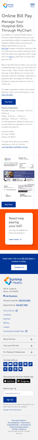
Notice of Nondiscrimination (19, 427)
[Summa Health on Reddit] (15, 369)
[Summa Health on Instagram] (20, 364)
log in (11, 57)
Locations (7, 315)
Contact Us (19, 267)
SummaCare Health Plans (13, 331)
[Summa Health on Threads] (5, 369)
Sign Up (10, 400)
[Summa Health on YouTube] (10, 364)
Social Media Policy (13, 425)
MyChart (5, 48)
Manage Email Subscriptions (12, 410)
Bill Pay (6, 323)
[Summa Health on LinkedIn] (5, 364)
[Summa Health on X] (10, 369)
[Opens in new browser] (9, 381)
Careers (6, 327)
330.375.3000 (27, 259)
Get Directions (11, 296)
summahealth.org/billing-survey (15, 147)
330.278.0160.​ (7, 95)
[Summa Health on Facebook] (15, 364)
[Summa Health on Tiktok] (30, 364)
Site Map (15, 429)
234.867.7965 (22, 305)
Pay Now (8, 102)
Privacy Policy (25, 422)
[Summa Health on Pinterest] (25, 364)
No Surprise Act (26, 425)
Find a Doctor (9, 311)
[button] (32, 6)
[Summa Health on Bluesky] (20, 369)
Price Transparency (14, 422)
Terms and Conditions (19, 420)
